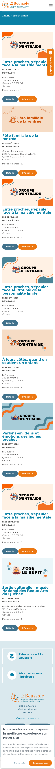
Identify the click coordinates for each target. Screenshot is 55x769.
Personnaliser (20, 763)
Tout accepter (40, 763)
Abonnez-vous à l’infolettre (30, 675)
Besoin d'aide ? (50, 64)
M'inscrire (27, 99)
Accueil (6, 16)
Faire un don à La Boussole (31, 656)
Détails (10, 99)
